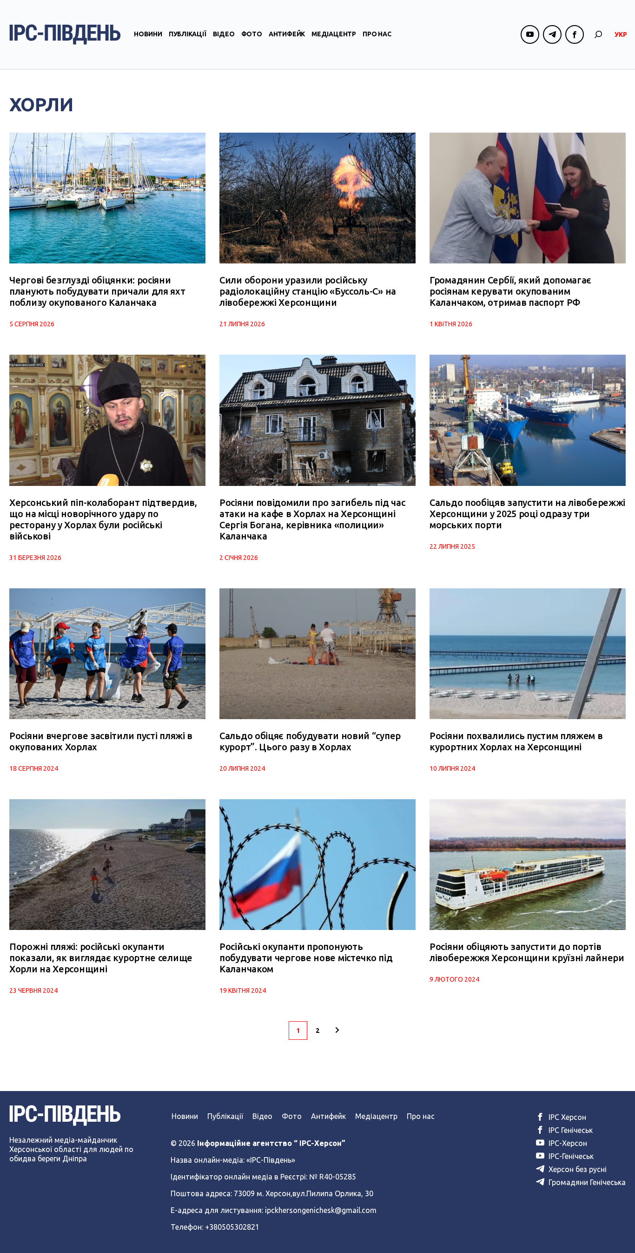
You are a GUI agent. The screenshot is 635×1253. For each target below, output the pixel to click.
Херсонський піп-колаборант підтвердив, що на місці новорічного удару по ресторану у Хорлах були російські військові (103, 519)
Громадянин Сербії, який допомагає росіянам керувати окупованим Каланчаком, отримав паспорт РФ (510, 291)
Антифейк (287, 34)
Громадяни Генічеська (586, 1182)
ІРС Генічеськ (570, 1130)
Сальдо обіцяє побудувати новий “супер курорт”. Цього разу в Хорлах (310, 741)
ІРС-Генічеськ (570, 1156)
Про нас (377, 34)
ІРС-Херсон (567, 1143)
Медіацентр (333, 34)
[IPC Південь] (65, 34)
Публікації (187, 34)
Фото (251, 34)
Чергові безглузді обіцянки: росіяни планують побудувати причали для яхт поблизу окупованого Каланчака (97, 291)
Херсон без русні (577, 1169)
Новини (148, 34)
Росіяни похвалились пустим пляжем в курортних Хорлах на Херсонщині (516, 741)
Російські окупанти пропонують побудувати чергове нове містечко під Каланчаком (305, 957)
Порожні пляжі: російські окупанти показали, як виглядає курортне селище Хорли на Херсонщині (100, 957)
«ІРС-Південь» (270, 1160)
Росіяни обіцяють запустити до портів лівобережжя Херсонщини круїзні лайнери (527, 952)
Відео (224, 34)
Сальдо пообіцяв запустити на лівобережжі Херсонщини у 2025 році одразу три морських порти (527, 513)
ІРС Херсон (566, 1117)
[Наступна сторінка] (337, 1030)
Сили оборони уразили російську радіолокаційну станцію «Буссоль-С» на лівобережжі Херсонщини (307, 291)
